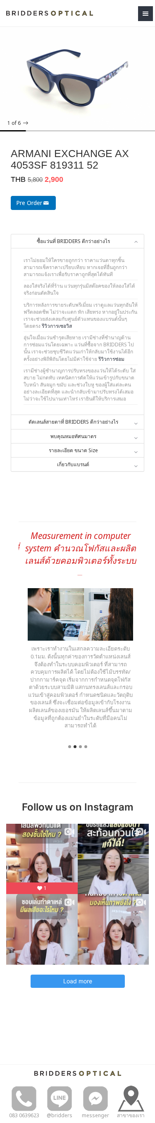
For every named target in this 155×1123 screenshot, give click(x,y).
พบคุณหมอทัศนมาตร (73, 436)
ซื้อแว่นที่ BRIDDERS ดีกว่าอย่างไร (73, 241)
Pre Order (29, 203)
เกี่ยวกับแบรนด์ (73, 464)
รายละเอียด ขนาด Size (73, 450)
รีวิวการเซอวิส (57, 325)
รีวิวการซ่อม (111, 358)
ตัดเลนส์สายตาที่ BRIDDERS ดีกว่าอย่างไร (73, 421)
